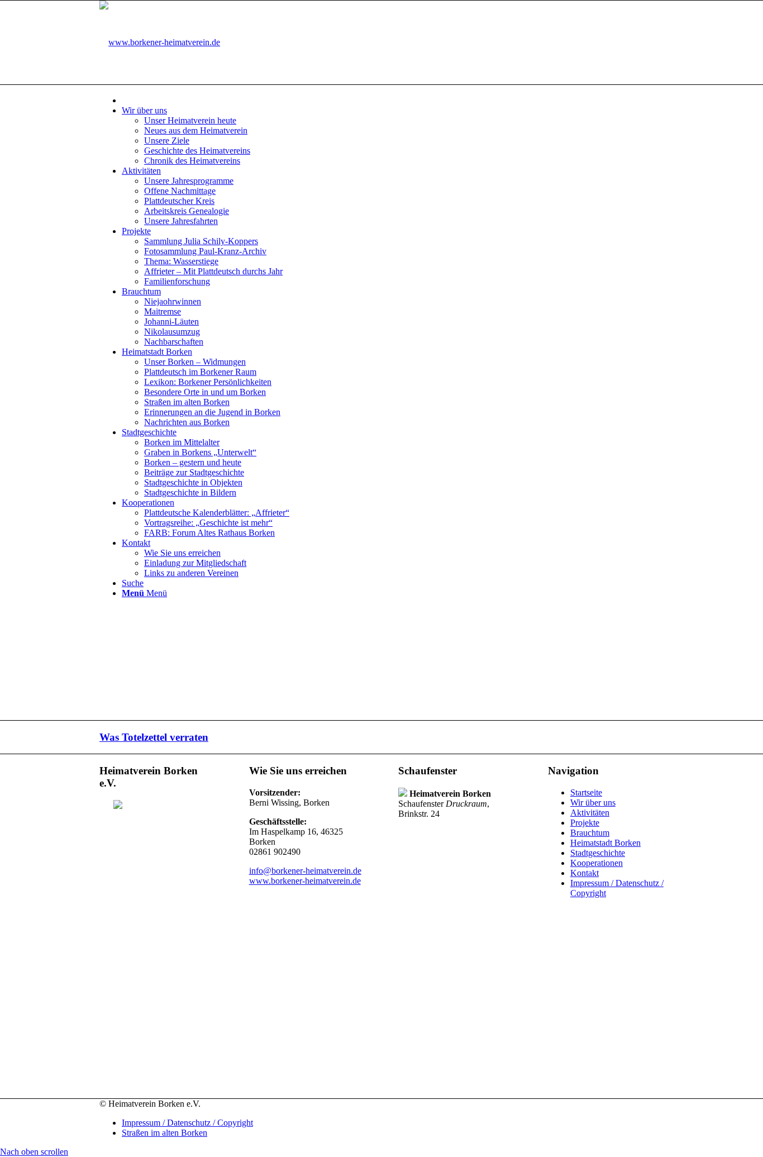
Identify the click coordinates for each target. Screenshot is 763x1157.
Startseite (586, 792)
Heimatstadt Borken (605, 842)
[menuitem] (393, 100)
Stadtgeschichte (597, 853)
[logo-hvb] (159, 42)
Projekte (584, 822)
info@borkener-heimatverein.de (305, 870)
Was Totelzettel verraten (153, 737)
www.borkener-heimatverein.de (305, 880)
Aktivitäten (589, 812)
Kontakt (584, 873)
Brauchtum (589, 832)
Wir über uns (593, 802)
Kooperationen (596, 863)
